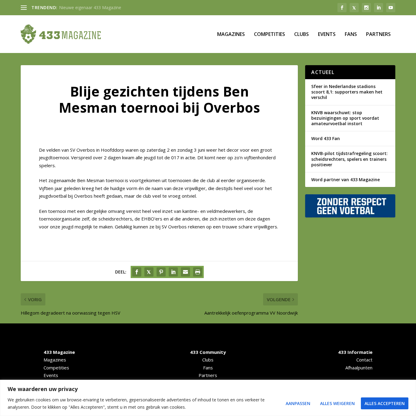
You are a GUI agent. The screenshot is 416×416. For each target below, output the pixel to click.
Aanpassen (298, 403)
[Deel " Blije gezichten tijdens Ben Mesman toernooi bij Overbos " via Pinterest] (161, 272)
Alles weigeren (337, 403)
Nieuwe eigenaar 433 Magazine (90, 7)
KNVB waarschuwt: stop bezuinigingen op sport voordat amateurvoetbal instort (345, 118)
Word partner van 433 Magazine (345, 179)
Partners (378, 34)
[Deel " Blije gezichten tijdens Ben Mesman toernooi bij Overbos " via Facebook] (137, 272)
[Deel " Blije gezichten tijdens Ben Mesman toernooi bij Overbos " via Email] (185, 272)
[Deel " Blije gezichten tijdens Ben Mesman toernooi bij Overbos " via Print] (198, 272)
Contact (364, 360)
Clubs (301, 34)
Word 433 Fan (325, 138)
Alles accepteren (385, 403)
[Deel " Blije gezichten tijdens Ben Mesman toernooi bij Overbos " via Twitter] (149, 272)
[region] (208, 398)
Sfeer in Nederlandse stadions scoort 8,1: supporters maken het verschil (347, 91)
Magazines (231, 34)
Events (327, 34)
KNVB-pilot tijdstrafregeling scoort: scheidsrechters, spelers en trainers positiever (349, 158)
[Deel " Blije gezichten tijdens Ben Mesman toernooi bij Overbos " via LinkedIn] (173, 272)
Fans (351, 34)
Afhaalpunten (358, 368)
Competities (269, 34)
